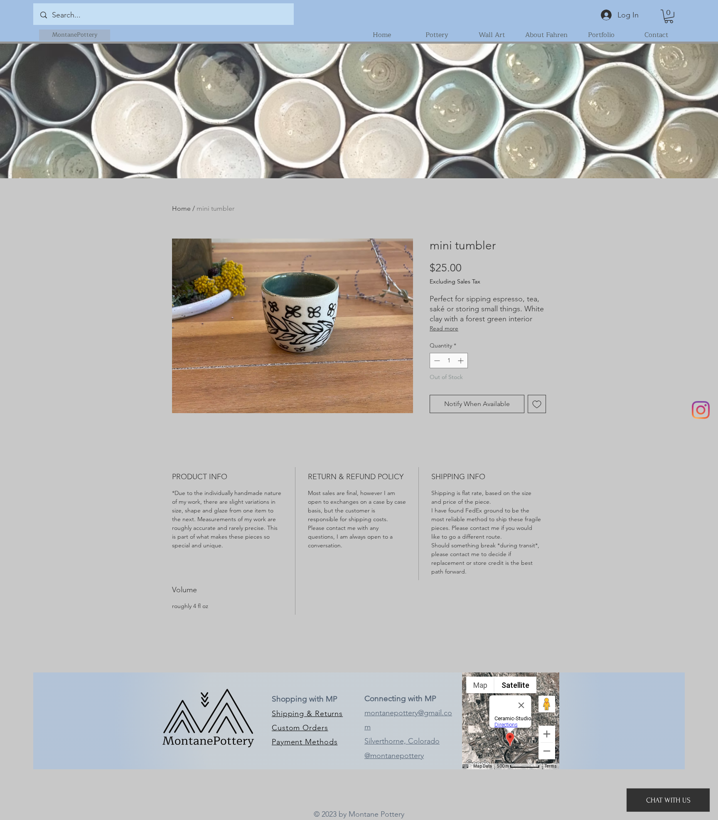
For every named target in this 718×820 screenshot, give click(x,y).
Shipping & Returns (307, 713)
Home (181, 208)
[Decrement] (436, 360)
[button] (669, 16)
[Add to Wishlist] (537, 404)
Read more (444, 328)
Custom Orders (300, 727)
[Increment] (461, 360)
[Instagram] (701, 410)
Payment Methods (305, 741)
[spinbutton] (448, 360)
